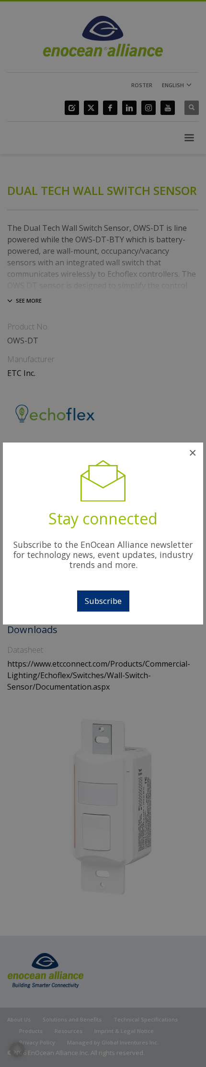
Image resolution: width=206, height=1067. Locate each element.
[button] (17, 1050)
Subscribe (103, 600)
